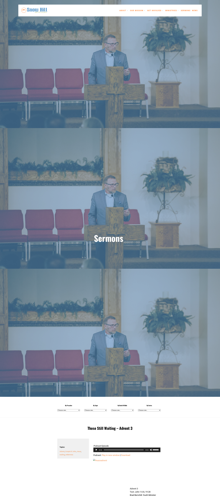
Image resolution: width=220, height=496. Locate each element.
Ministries (171, 10)
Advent (62, 451)
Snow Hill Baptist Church (38, 10)
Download (125, 455)
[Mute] (151, 450)
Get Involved (154, 10)
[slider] (156, 450)
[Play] (96, 450)
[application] (126, 450)
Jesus (79, 451)
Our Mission (136, 10)
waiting (62, 455)
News (195, 10)
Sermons (185, 10)
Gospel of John (70, 451)
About (122, 10)
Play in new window (111, 455)
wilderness (69, 455)
